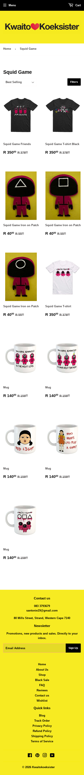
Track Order (42, 720)
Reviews (42, 690)
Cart (78, 5)
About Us (42, 669)
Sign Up (73, 648)
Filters (74, 81)
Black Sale (42, 680)
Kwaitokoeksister (43, 767)
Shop (42, 674)
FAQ (42, 685)
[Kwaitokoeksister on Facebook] (30, 756)
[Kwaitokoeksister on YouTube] (52, 756)
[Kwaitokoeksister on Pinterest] (37, 756)
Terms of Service (42, 741)
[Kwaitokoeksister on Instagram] (45, 756)
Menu (12, 5)
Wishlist (42, 700)
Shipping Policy (42, 736)
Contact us (42, 695)
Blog (42, 715)
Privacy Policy (42, 725)
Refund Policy (42, 731)
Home (7, 48)
